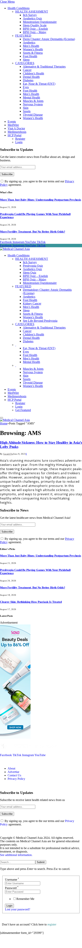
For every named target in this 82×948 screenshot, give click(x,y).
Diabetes (28, 80)
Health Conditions (19, 8)
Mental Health (31, 97)
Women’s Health (33, 49)
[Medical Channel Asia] (15, 249)
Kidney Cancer (32, 303)
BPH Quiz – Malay (34, 32)
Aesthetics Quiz (32, 18)
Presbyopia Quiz (33, 265)
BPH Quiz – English (35, 28)
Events (12, 121)
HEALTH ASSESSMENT (31, 11)
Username (12, 879)
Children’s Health (33, 73)
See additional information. (16, 855)
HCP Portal (14, 135)
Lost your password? (17, 909)
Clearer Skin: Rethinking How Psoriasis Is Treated (31, 601)
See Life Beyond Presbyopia (40, 320)
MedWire (13, 125)
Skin (25, 107)
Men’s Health (31, 46)
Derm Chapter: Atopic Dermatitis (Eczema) (49, 39)
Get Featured (23, 410)
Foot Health (30, 56)
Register (20, 138)
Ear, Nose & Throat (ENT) (39, 83)
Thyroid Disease (33, 114)
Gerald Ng (8, 454)
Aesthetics (29, 42)
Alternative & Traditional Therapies (44, 66)
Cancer (27, 70)
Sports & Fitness (33, 52)
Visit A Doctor (16, 128)
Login (19, 142)
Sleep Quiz (29, 272)
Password (11, 888)
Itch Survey (30, 15)
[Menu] (1, 417)
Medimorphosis (17, 131)
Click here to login (31, 943)
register (51, 924)
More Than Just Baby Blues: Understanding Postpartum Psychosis (40, 199)
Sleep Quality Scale (35, 25)
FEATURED (23, 35)
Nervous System (33, 104)
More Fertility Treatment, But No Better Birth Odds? (32, 231)
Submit (41, 862)
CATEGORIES (24, 63)
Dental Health (31, 76)
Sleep (26, 59)
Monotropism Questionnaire (40, 21)
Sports (27, 111)
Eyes (26, 87)
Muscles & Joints (33, 101)
